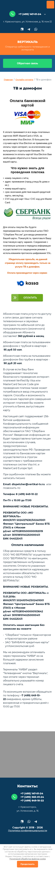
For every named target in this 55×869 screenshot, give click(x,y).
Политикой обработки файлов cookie (27, 859)
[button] (27, 63)
